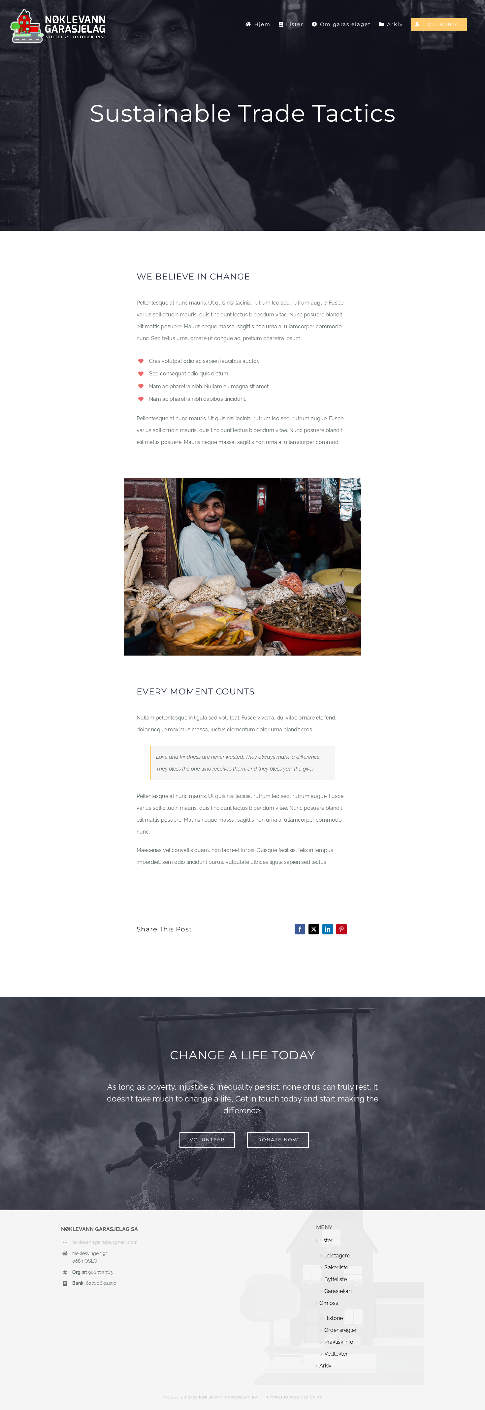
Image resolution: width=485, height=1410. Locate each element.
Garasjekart (338, 1291)
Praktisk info (338, 1342)
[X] (314, 929)
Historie (333, 1318)
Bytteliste (335, 1279)
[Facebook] (300, 929)
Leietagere (337, 1255)
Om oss (328, 1303)
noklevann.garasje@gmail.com (105, 1242)
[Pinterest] (341, 929)
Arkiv (325, 1366)
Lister (326, 1240)
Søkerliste (336, 1267)
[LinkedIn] (328, 929)
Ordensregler (340, 1330)
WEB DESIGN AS (306, 1397)
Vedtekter (336, 1354)
